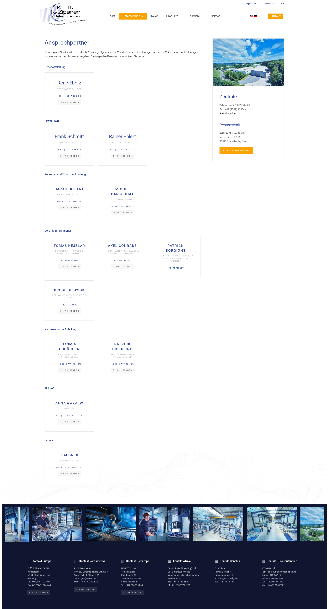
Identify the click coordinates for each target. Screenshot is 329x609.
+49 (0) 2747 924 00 (69, 96)
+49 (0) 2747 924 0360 (69, 467)
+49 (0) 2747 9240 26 (122, 150)
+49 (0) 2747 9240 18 (69, 201)
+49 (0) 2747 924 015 (122, 364)
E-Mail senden (228, 113)
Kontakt (275, 16)
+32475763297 (175, 268)
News (155, 16)
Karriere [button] (195, 16)
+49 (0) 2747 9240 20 (69, 150)
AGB (282, 4)
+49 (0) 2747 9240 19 (122, 206)
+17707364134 (122, 260)
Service (215, 16)
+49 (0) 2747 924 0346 (69, 416)
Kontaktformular (236, 150)
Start (112, 16)
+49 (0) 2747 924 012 (69, 364)
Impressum (251, 4)
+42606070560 (69, 260)
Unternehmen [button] (131, 16)
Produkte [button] (172, 16)
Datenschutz (268, 4)
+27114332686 (69, 305)
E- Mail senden (69, 102)
